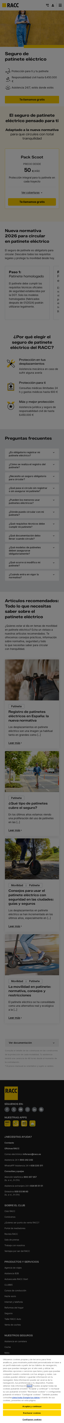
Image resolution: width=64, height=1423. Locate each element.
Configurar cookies (31, 1419)
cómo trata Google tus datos (26, 1397)
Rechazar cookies (32, 1413)
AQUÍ (29, 1386)
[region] (32, 1389)
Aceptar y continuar (31, 1406)
